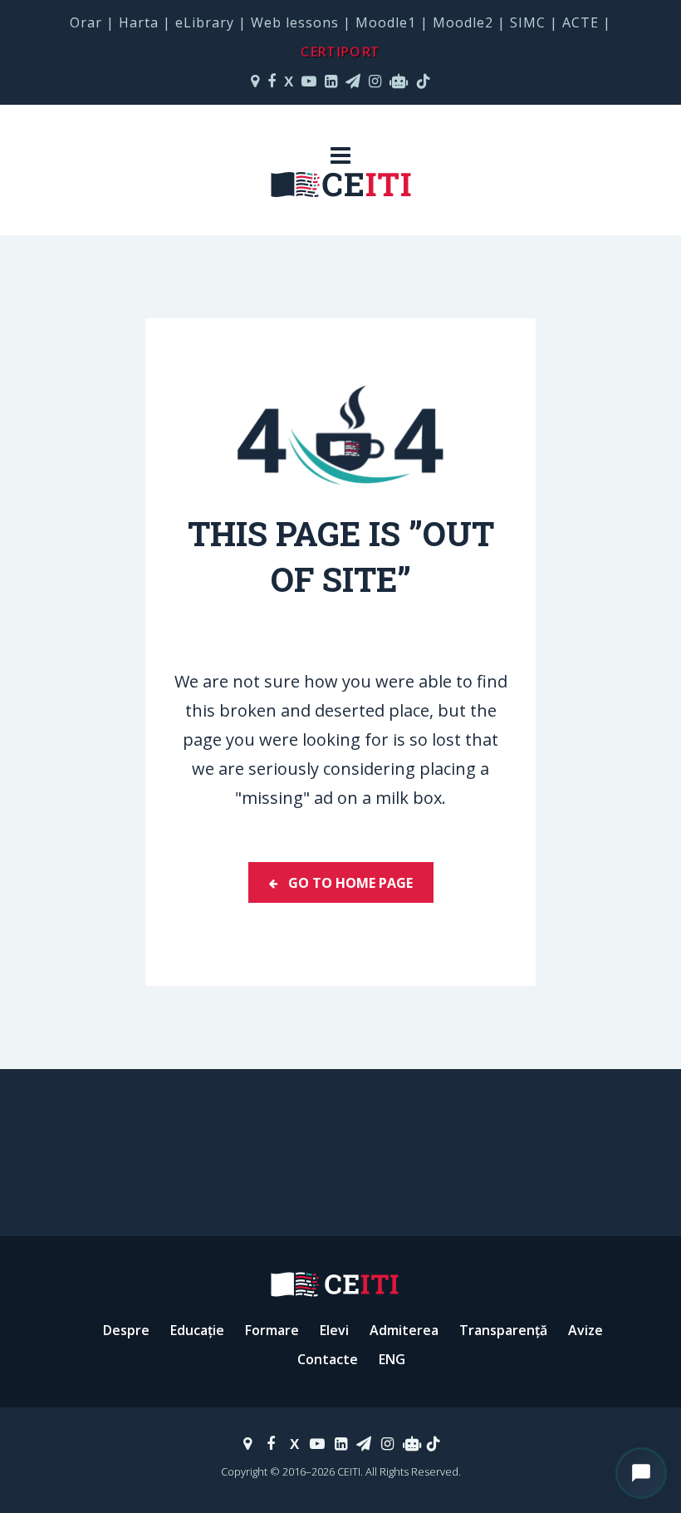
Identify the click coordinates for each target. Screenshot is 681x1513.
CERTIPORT (340, 52)
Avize (585, 1330)
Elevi (334, 1330)
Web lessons (295, 22)
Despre (126, 1330)
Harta (139, 22)
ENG (392, 1359)
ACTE (580, 22)
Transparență (503, 1330)
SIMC (528, 22)
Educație (197, 1330)
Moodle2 (463, 22)
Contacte (327, 1359)
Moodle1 (385, 22)
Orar (86, 22)
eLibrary (204, 22)
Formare (272, 1330)
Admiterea (404, 1330)
